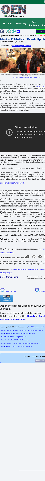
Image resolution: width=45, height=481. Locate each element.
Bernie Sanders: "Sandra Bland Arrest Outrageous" (17, 346)
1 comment (32, 42)
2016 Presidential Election (19, 269)
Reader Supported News (21, 46)
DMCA (39, 77)
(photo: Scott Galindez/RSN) (25, 77)
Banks (30, 269)
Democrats (35, 269)
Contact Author (10, 291)
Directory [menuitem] (21, 23)
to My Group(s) (6, 273)
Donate (31, 315)
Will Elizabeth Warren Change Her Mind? (14, 337)
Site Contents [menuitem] (34, 24)
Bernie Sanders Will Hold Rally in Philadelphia (15, 340)
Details (35, 77)
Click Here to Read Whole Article (12, 183)
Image (15, 77)
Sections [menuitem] (7, 23)
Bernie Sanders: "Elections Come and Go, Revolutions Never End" (21, 343)
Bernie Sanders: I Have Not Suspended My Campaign (18, 333)
